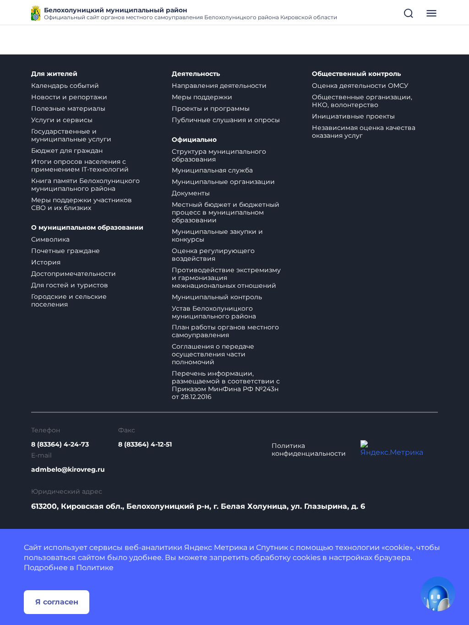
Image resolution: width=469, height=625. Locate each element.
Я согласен (56, 602)
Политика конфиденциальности (309, 450)
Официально (194, 140)
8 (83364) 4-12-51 (145, 444)
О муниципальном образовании (87, 228)
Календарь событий (65, 85)
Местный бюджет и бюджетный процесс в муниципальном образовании (225, 212)
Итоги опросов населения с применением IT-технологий (80, 165)
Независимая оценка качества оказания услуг (363, 132)
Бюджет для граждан (67, 150)
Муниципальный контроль (217, 297)
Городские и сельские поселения (69, 300)
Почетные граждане (65, 251)
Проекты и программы (211, 108)
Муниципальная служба (212, 170)
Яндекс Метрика (215, 547)
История (45, 262)
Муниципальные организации (223, 182)
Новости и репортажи (69, 97)
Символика (50, 239)
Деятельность (196, 74)
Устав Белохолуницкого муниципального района (214, 312)
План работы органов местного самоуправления (225, 331)
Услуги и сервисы (62, 120)
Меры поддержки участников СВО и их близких (81, 204)
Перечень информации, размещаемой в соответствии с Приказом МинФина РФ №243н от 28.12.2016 (226, 385)
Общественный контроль (356, 74)
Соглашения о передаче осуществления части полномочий (213, 354)
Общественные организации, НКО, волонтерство (362, 101)
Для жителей (54, 74)
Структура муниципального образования (219, 155)
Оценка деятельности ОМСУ (360, 85)
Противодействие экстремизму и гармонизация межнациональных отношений (226, 278)
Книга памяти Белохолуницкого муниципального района (85, 185)
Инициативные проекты (353, 116)
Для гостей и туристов (69, 285)
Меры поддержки (202, 97)
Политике (95, 567)
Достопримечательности (73, 273)
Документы (191, 193)
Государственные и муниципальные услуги (71, 135)
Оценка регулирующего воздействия (213, 255)
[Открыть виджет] (437, 594)
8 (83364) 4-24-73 (60, 444)
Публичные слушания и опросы (226, 120)
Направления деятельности (219, 85)
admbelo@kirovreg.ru (68, 470)
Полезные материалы (68, 108)
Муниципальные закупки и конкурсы (217, 235)
